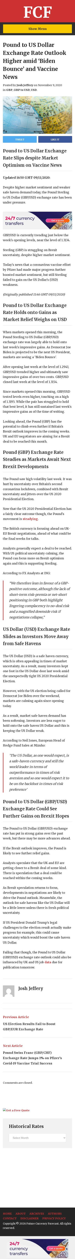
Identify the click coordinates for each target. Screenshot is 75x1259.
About (21, 1213)
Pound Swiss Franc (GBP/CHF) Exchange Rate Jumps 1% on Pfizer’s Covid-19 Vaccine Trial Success (32, 1054)
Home (7, 1213)
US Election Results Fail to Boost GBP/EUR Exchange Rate (29, 1023)
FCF (37, 12)
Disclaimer (29, 1218)
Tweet (19, 139)
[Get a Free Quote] (16, 1110)
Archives (36, 1213)
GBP (9, 90)
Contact (10, 1218)
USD (34, 90)
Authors (55, 1213)
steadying (30, 519)
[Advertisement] (32, 1177)
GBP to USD (22, 90)
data (48, 962)
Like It (55, 139)
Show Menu (37, 29)
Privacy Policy (54, 1218)
